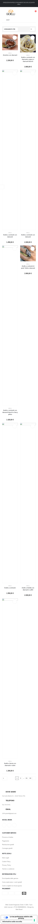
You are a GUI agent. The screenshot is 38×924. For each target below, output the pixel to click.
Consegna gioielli (7, 848)
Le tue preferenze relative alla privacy (21, 917)
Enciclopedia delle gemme (10, 878)
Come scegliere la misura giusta (12, 886)
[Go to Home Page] (2, 20)
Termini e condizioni (8, 869)
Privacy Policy (6, 865)
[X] (9, 825)
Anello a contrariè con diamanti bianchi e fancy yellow (10, 412)
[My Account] (29, 12)
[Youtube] (14, 825)
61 (26, 778)
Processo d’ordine (7, 837)
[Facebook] (4, 825)
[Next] (34, 778)
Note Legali (5, 858)
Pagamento (5, 841)
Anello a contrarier (10, 588)
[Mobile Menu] (3, 12)
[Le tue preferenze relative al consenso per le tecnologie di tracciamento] (34, 920)
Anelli (10, 53)
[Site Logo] (10, 12)
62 (30, 778)
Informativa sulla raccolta (12, 922)
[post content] (10, 42)
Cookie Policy (6, 861)
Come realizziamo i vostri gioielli (12, 882)
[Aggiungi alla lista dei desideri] (15, 38)
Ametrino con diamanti (10, 55)
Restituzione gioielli (8, 844)
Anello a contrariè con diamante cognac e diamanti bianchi (28, 59)
